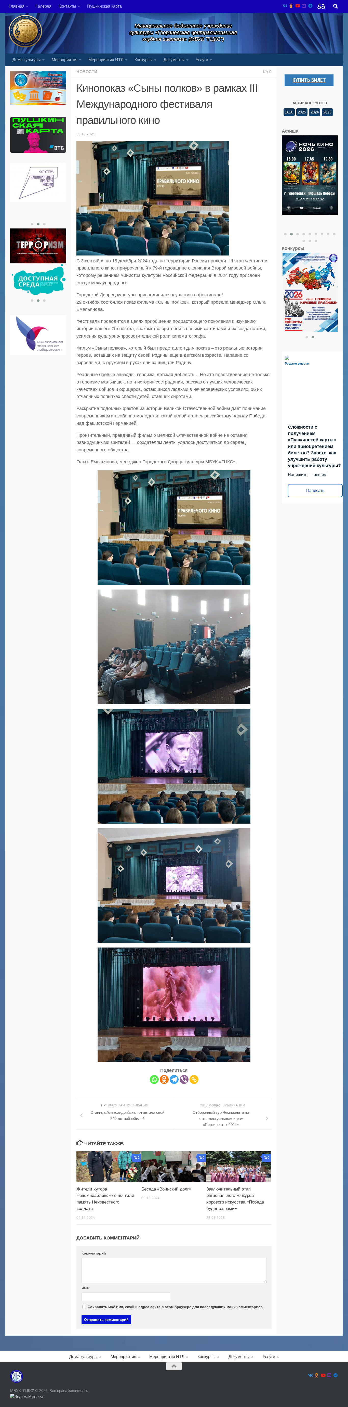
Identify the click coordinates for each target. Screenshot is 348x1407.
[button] (32, 224)
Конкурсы (144, 60)
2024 (315, 112)
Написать (315, 490)
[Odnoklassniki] (164, 1079)
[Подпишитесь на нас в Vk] (285, 6)
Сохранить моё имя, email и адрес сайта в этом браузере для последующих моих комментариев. (176, 1307)
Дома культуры (26, 60)
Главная (16, 6)
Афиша (290, 131)
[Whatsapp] (154, 1079)
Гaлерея (43, 6)
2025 (302, 112)
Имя (85, 1288)
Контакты (67, 6)
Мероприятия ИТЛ (106, 60)
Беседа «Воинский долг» (166, 1189)
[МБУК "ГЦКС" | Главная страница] (25, 31)
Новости (86, 72)
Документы (174, 60)
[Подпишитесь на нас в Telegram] (310, 6)
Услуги (202, 60)
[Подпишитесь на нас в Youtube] (297, 6)
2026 (289, 112)
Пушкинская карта (104, 6)
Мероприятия (64, 60)
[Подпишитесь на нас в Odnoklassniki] (291, 6)
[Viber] (184, 1079)
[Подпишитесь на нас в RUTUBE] (304, 6)
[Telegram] (174, 1079)
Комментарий (94, 1253)
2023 (327, 112)
